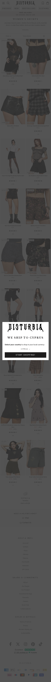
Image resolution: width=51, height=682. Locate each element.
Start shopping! (25, 355)
